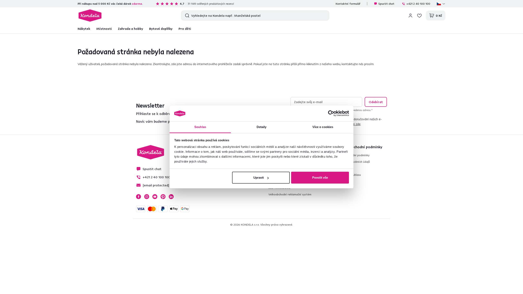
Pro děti (185, 29)
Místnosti (104, 29)
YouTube (154, 196)
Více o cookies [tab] (322, 127)
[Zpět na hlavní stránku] (90, 15)
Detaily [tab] (262, 127)
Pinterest (163, 196)
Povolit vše (320, 177)
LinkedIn (171, 196)
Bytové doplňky (160, 29)
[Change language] (441, 3)
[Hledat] (186, 15)
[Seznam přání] (419, 15)
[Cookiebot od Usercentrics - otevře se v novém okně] (331, 113)
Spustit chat (386, 3)
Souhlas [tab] (200, 127)
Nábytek (84, 29)
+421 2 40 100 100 (418, 3)
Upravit (258, 177)
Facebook (138, 196)
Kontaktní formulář (348, 3)
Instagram (146, 196)
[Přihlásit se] (410, 15)
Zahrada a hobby (130, 29)
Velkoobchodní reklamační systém (289, 194)
